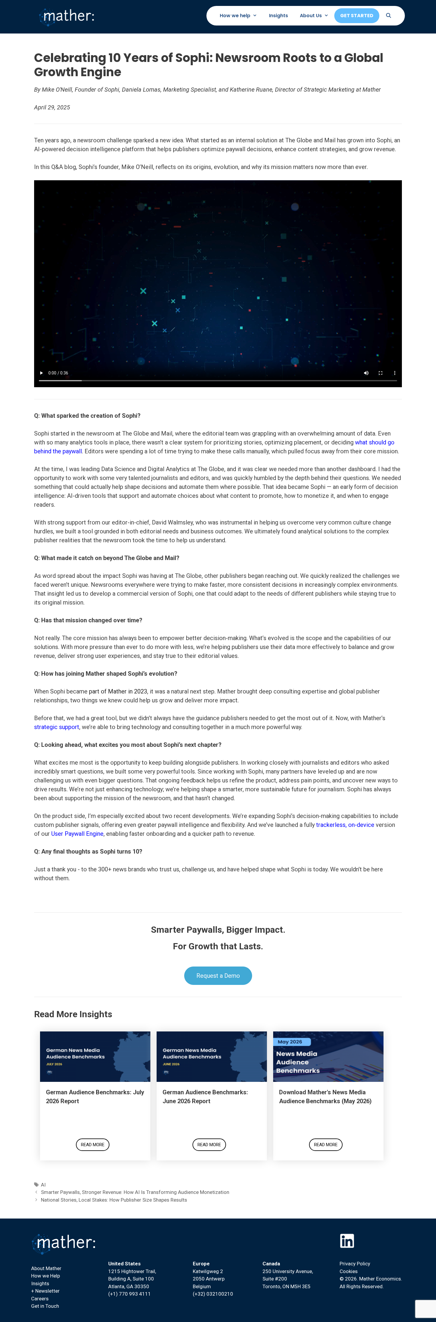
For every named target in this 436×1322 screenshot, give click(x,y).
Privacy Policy (355, 1264)
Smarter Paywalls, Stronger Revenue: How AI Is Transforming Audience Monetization (135, 1192)
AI (43, 1185)
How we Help (45, 1276)
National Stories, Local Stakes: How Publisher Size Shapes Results (114, 1200)
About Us (311, 15)
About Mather (46, 1268)
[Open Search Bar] (388, 15)
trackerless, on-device (345, 824)
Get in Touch (45, 1306)
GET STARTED (356, 15)
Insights (278, 15)
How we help (235, 15)
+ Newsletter (45, 1291)
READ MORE (92, 1144)
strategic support (56, 727)
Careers (40, 1299)
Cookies (349, 1271)
